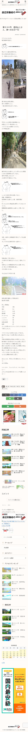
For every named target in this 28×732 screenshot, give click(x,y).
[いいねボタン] (4, 379)
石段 (19, 386)
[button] (24, 537)
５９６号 (5, 388)
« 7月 (3, 662)
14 (17, 653)
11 (7, 653)
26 (10, 657)
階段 (23, 386)
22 (21, 655)
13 (13, 653)
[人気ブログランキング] (14, 516)
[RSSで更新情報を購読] (20, 406)
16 (24, 653)
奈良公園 (13, 386)
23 (24, 655)
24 (3, 657)
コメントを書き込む (14, 500)
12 (10, 653)
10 (3, 653)
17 (3, 655)
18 (7, 655)
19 (10, 655)
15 (21, 653)
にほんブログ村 (6, 525)
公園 (8, 386)
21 (17, 655)
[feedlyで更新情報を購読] (8, 406)
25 (7, 657)
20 (13, 655)
